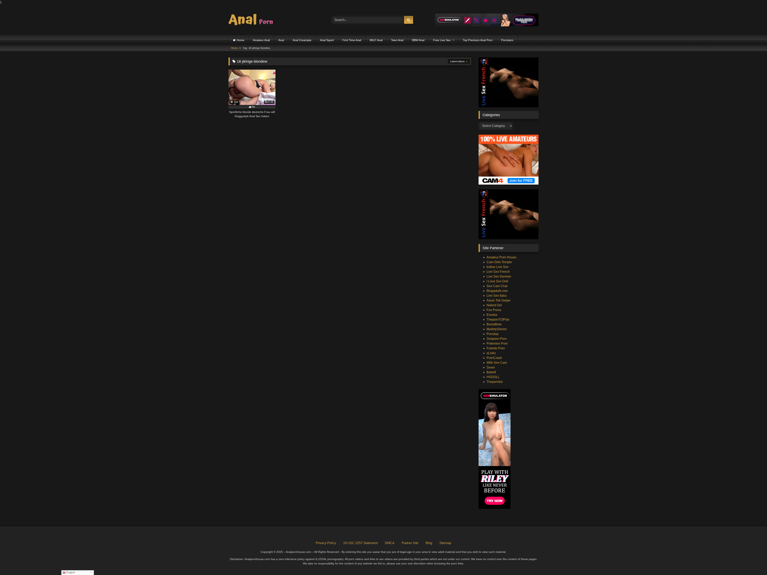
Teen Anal (397, 40)
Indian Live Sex (498, 267)
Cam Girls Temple (499, 262)
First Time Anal (351, 40)
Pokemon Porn (497, 343)
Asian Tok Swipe (498, 300)
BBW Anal (418, 40)
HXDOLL (493, 377)
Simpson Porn (497, 338)
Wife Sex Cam (497, 362)
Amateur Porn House (501, 257)
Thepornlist (495, 381)
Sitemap (445, 543)
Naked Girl (494, 305)
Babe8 (491, 372)
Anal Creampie (302, 40)
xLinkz (491, 353)
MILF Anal (376, 40)
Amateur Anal (261, 40)
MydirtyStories (497, 329)
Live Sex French (498, 271)
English (70, 572)
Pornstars (507, 40)
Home (240, 40)
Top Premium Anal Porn (478, 40)
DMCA (389, 543)
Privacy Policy (326, 543)
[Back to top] (754, 564)
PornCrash (494, 358)
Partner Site (410, 543)
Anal (281, 40)
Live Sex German (499, 276)
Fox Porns (494, 310)
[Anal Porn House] (252, 20)
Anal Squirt (327, 40)
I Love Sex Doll (497, 281)
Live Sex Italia (497, 295)
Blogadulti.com (497, 290)
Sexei (491, 367)
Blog (429, 543)
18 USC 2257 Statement (360, 543)
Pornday (493, 334)
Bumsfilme (494, 324)
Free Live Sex (442, 40)
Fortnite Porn (496, 348)
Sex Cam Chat (497, 286)
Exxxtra (492, 314)
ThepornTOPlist (498, 319)
